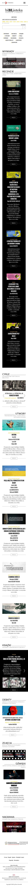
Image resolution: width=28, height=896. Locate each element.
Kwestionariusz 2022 (13, 718)
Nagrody (11, 860)
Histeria (14, 435)
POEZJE (14, 654)
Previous (7, 63)
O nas (5, 857)
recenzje (14, 33)
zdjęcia (21, 38)
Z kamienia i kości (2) (14, 577)
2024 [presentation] (10, 21)
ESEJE (13, 89)
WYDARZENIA (14, 781)
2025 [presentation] (7, 21)
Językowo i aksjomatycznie (12, 720)
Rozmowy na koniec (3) (14, 827)
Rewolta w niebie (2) (14, 618)
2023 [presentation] (14, 21)
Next (20, 63)
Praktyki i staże (20, 857)
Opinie (13, 857)
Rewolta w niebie (14, 396)
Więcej (14, 117)
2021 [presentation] (21, 21)
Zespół (9, 857)
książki (21, 33)
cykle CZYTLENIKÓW (10, 398)
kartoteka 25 (9, 40)
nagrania (13, 38)
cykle (20, 36)
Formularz (16, 860)
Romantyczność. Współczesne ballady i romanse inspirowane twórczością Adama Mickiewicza (14, 531)
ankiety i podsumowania (12, 722)
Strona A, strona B (14, 393)
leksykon (14, 42)
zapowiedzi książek (14, 433)
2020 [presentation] (25, 21)
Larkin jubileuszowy (13, 92)
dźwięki (6, 38)
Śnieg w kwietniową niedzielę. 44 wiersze (14, 660)
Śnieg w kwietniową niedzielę (8, 757)
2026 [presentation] (3, 21)
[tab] (4, 21)
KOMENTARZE (13, 134)
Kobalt (20, 756)
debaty (14, 36)
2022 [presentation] (18, 21)
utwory (7, 36)
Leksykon (18, 40)
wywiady (6, 33)
